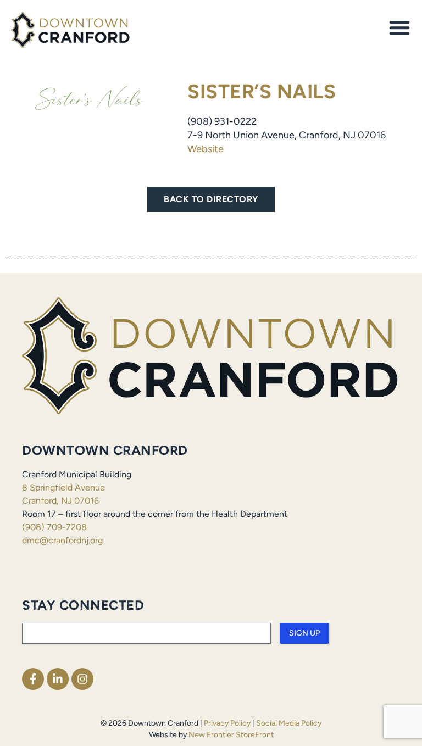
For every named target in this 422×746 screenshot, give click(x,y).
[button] (399, 27)
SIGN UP (304, 633)
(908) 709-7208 (54, 527)
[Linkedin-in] (58, 679)
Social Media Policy (288, 723)
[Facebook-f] (33, 679)
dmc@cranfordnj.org (62, 540)
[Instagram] (82, 679)
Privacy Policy (227, 723)
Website (205, 149)
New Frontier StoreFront (231, 734)
